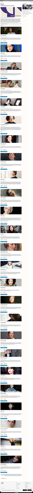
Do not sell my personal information (28, 488)
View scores (4, 112)
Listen (1, 76)
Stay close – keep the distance (25, 14)
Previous (0, 0)
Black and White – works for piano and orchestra (27, 13)
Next (2, 0)
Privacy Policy (17, 488)
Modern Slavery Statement (27, 483)
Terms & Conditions (27, 482)
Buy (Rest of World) (18, 483)
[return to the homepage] (2, 1)
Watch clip (4, 76)
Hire (16, 482)
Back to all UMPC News (3, 478)
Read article (2, 167)
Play (1, 0)
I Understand (16, 492)
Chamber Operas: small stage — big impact (26, 12)
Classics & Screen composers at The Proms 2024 (27, 10)
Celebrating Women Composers (25, 11)
